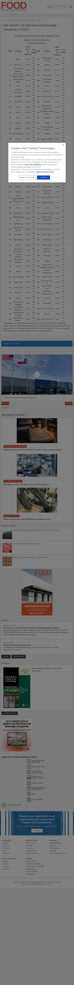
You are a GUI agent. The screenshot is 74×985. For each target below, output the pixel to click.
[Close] (63, 145)
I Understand (43, 177)
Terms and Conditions (32, 164)
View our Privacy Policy (45, 172)
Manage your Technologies (27, 177)
